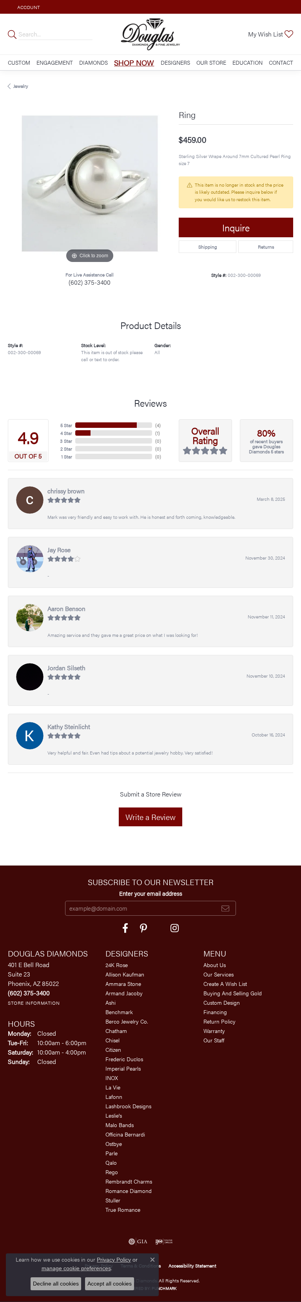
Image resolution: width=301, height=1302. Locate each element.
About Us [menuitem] (214, 965)
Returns (266, 246)
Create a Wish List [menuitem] (225, 983)
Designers (175, 62)
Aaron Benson (66, 608)
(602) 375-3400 (90, 282)
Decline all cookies (56, 1283)
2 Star (66, 448)
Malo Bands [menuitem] (119, 1125)
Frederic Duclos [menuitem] (124, 1059)
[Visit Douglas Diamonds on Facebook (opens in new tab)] (125, 928)
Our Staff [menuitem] (213, 1040)
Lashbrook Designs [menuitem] (128, 1106)
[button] (28, 7)
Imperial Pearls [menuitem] (123, 1068)
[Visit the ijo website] (164, 1241)
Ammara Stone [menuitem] (123, 983)
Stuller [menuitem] (112, 1200)
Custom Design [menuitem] (221, 1002)
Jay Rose (59, 549)
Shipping (207, 246)
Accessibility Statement (192, 1265)
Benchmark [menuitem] (119, 1012)
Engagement (54, 62)
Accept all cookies (109, 1283)
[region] (89, 183)
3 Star (66, 440)
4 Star (66, 432)
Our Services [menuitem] (218, 974)
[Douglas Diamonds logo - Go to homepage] (150, 34)
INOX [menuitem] (111, 1078)
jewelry (20, 85)
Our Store (211, 62)
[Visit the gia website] (138, 1241)
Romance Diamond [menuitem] (128, 1191)
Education (247, 62)
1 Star (66, 456)
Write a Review (150, 816)
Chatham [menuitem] (116, 1031)
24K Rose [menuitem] (116, 965)
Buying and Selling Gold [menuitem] (232, 993)
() (158, 425)
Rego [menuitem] (111, 1172)
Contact (281, 62)
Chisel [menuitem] (112, 1040)
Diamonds (93, 62)
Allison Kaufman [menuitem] (124, 974)
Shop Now (134, 62)
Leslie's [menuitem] (113, 1115)
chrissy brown (66, 490)
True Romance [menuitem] (122, 1209)
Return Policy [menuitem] (219, 1021)
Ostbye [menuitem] (113, 1143)
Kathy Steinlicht (68, 726)
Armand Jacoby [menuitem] (124, 993)
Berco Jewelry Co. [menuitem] (126, 1021)
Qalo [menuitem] (111, 1162)
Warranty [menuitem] (214, 1031)
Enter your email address (150, 893)
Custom (19, 62)
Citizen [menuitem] (113, 1049)
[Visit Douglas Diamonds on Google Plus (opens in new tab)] (175, 928)
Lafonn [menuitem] (113, 1096)
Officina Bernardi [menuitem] (125, 1134)
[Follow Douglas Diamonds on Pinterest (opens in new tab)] (143, 928)
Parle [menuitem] (111, 1153)
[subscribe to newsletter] (225, 908)
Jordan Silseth (66, 667)
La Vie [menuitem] (112, 1087)
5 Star (66, 425)
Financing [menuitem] (215, 1012)
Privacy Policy (114, 1260)
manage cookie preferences (76, 1268)
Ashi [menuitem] (110, 1002)
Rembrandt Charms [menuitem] (128, 1181)
